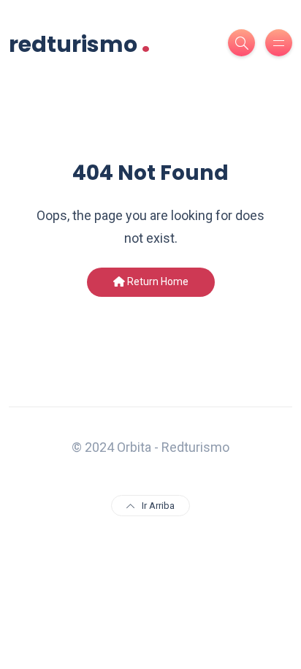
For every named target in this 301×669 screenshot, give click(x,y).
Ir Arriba (158, 505)
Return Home (156, 281)
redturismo (79, 43)
